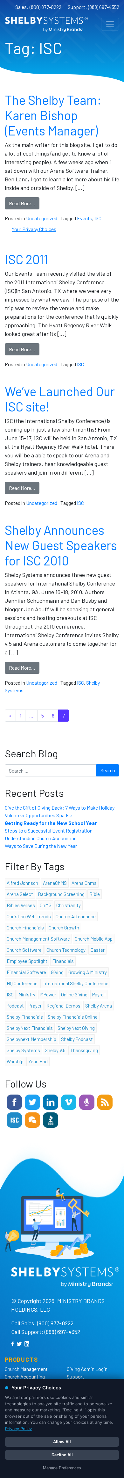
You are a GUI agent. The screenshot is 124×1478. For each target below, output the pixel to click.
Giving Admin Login (87, 1369)
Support (75, 1376)
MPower (48, 994)
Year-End (38, 1061)
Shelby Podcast (77, 1039)
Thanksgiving (84, 1050)
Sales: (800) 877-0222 (38, 7)
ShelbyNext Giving (76, 1028)
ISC (97, 218)
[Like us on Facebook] (14, 1101)
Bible (94, 894)
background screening (61, 894)
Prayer (35, 1005)
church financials (25, 927)
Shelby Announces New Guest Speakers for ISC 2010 (61, 545)
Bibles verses (21, 905)
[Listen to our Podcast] (86, 1101)
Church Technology (66, 950)
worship (15, 1061)
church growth (64, 927)
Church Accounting (25, 1376)
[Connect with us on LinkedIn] (50, 1101)
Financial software (26, 972)
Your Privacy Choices (34, 229)
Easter (97, 950)
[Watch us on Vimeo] (68, 1101)
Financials (63, 961)
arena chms (84, 883)
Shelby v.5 (55, 1050)
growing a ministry (87, 972)
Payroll (99, 994)
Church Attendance (76, 916)
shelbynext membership (31, 1039)
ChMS (46, 905)
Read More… (22, 203)
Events (84, 218)
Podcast (15, 1005)
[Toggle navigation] (110, 24)
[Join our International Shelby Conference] (14, 1119)
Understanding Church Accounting (41, 838)
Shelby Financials (25, 1017)
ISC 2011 (26, 259)
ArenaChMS (55, 883)
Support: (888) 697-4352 (93, 7)
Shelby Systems (23, 1050)
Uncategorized (41, 218)
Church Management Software (38, 939)
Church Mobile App (94, 939)
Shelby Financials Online (73, 1017)
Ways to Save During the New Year (41, 846)
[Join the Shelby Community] (32, 1119)
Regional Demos (63, 1005)
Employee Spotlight (27, 961)
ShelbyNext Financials (30, 1028)
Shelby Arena (98, 1005)
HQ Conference (22, 983)
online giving (74, 994)
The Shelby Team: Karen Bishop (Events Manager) (53, 115)
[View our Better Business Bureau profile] (50, 1119)
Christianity (68, 905)
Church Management (26, 1369)
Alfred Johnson (22, 883)
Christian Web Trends (29, 916)
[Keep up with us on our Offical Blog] (105, 1101)
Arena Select (20, 894)
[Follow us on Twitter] (32, 1101)
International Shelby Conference (75, 983)
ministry (26, 994)
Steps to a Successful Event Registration (49, 830)
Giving (57, 972)
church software (24, 950)
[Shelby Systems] (46, 24)
